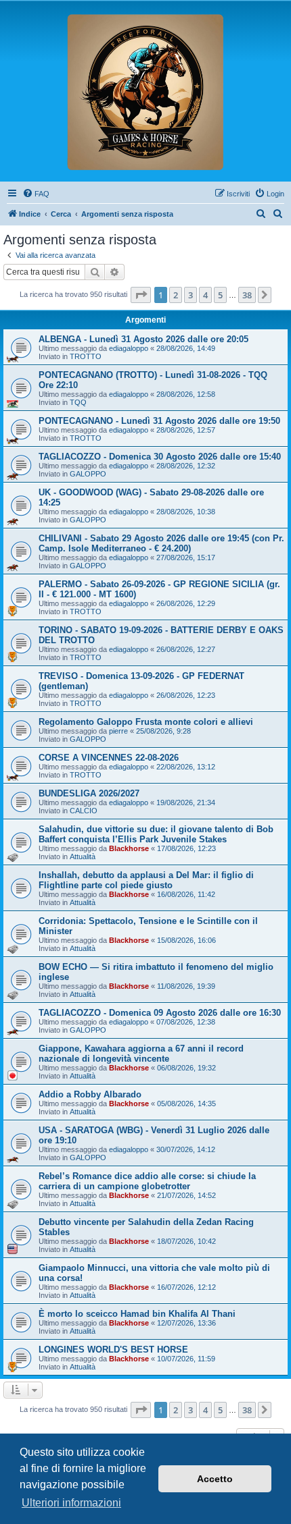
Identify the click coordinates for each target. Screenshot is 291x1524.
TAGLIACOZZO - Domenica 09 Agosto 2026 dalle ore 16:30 (160, 1013)
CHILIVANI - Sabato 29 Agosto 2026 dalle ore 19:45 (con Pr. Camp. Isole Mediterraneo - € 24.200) (161, 543)
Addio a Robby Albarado (90, 1094)
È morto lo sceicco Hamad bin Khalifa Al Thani (137, 1314)
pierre (118, 731)
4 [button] (205, 295)
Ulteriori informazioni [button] (71, 1502)
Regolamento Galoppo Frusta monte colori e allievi (146, 722)
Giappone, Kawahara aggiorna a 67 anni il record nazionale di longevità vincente (141, 1053)
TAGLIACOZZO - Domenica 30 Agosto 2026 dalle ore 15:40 (160, 457)
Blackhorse (129, 848)
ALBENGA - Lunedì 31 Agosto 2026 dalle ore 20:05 (143, 339)
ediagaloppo (128, 348)
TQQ (78, 402)
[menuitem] (35, 194)
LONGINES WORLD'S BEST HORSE (113, 1349)
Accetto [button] (215, 1478)
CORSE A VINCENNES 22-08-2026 (109, 758)
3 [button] (190, 295)
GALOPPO (88, 474)
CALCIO (83, 811)
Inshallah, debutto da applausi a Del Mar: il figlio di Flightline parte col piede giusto (146, 880)
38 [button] (247, 295)
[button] (141, 295)
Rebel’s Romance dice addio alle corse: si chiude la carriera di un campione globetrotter (147, 1181)
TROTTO (86, 356)
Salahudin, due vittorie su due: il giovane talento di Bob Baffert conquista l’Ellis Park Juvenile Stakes (156, 834)
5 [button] (220, 295)
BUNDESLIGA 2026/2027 (89, 793)
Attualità (82, 856)
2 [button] (175, 295)
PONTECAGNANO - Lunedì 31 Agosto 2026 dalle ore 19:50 (159, 421)
